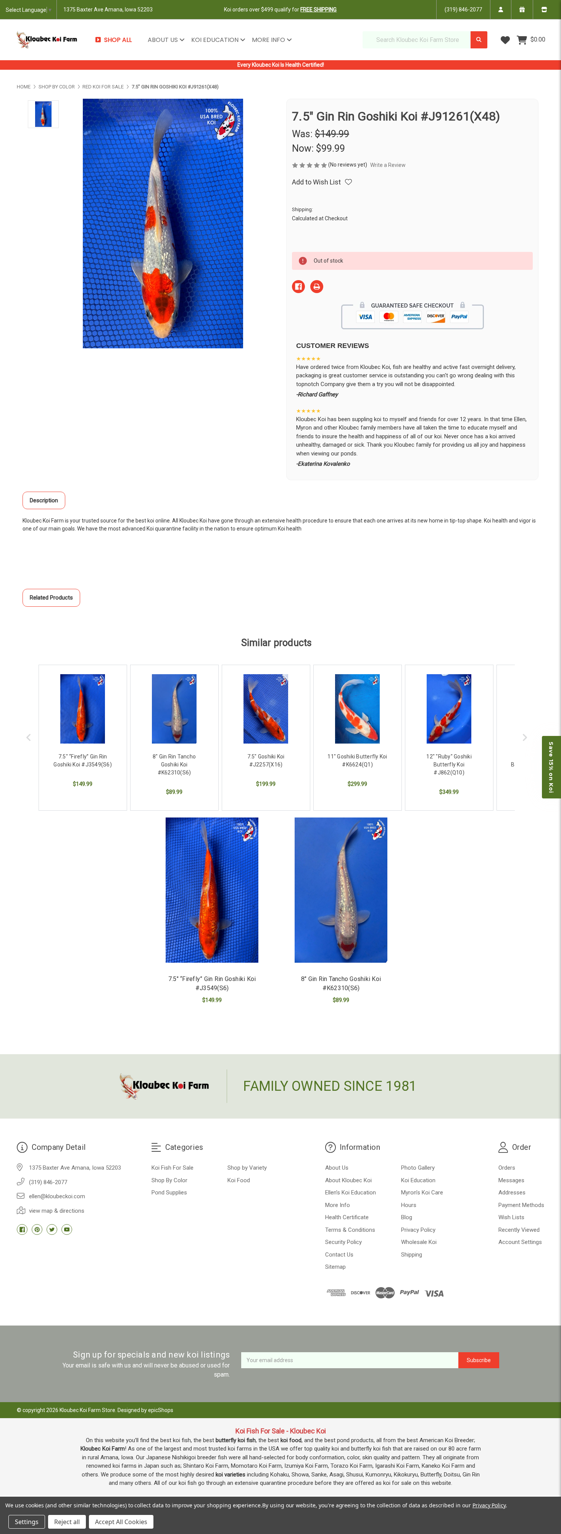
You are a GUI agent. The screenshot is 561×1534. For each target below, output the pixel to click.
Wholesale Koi (419, 1242)
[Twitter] (52, 1229)
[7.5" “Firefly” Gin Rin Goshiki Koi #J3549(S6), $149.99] (212, 890)
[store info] (544, 9)
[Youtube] (66, 1229)
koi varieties (230, 1474)
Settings (27, 1522)
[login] (500, 9)
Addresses (512, 1192)
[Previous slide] (29, 737)
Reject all (67, 1522)
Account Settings (520, 1242)
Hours (408, 1205)
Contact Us (339, 1254)
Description (44, 500)
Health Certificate (347, 1217)
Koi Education (215, 39)
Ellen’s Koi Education (350, 1192)
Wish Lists (511, 1217)
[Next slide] (525, 737)
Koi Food (238, 1180)
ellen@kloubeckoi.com (57, 1196)
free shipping (318, 9)
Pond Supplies (169, 1192)
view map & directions (56, 1210)
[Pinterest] (37, 1229)
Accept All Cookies (121, 1522)
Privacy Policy (418, 1229)
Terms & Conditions (350, 1229)
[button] (551, 767)
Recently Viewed (519, 1229)
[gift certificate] (522, 9)
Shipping (411, 1254)
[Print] (316, 286)
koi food (290, 1440)
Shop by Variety (247, 1167)
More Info (269, 39)
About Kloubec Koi (348, 1180)
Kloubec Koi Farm (103, 1448)
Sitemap (335, 1266)
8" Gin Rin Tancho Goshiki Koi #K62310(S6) (341, 983)
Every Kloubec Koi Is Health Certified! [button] (280, 65)
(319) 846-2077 (463, 9)
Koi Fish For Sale (172, 1167)
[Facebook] (298, 286)
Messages (511, 1180)
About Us (163, 39)
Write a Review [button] (388, 165)
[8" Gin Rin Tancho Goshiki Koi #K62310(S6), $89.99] (341, 890)
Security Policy (343, 1242)
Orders (506, 1167)
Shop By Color (169, 1180)
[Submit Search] (479, 39)
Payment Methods (521, 1205)
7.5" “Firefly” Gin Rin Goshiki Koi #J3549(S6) (212, 983)
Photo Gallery (418, 1167)
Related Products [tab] (51, 597)
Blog (406, 1217)
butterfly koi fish (236, 1440)
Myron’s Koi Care (422, 1192)
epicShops (160, 1410)
